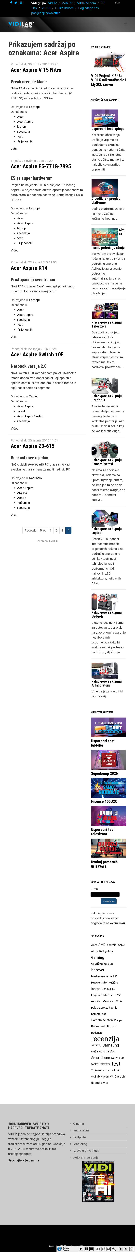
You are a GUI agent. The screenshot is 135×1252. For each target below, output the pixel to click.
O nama (78, 1124)
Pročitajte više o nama (23, 1160)
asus (94, 951)
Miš (119, 995)
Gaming (97, 957)
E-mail (95, 889)
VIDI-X (46, 8)
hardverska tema (101, 976)
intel (104, 982)
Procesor (113, 1026)
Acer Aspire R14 (29, 268)
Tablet (33, 396)
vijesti (105, 1076)
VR (111, 1076)
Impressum (80, 1130)
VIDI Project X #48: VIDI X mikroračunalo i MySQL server (108, 80)
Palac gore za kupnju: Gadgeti (107, 614)
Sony (114, 1057)
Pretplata (79, 1137)
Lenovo (106, 988)
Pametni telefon (102, 1020)
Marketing (79, 1144)
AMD (101, 945)
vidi (119, 1070)
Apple (121, 945)
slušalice (96, 1051)
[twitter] (15, 3)
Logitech (96, 995)
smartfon (109, 1051)
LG (114, 988)
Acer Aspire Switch (30, 416)
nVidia (118, 1001)
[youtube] (21, 3)
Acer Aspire (25, 122)
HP (115, 976)
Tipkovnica (97, 1070)
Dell (101, 951)
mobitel (96, 1001)
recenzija (23, 131)
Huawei (95, 982)
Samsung (110, 1045)
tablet (21, 411)
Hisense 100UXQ (104, 801)
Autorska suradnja (85, 1157)
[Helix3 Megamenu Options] (125, 24)
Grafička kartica (102, 964)
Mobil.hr (67, 3)
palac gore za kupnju (104, 1007)
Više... (15, 149)
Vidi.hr (53, 3)
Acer (20, 117)
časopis (120, 1076)
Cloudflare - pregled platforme (106, 200)
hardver (98, 970)
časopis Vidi (99, 1083)
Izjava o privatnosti (85, 1151)
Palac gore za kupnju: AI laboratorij (107, 683)
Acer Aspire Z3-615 (32, 446)
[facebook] (11, 3)
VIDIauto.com (86, 3)
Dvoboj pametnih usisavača (104, 864)
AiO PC (22, 493)
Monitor (107, 1001)
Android (112, 945)
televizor (105, 1064)
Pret (43, 530)
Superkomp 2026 (104, 773)
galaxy (109, 951)
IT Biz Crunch (64, 8)
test (20, 136)
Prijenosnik (24, 141)
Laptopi (34, 107)
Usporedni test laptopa (108, 129)
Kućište (113, 982)
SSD (121, 1057)
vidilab (95, 1076)
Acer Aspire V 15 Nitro (36, 69)
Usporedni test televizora (103, 831)
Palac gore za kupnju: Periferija (107, 398)
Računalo (35, 478)
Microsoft (109, 995)
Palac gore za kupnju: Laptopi (107, 531)
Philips (118, 1020)
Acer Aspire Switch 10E (37, 354)
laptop (21, 126)
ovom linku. (117, 923)
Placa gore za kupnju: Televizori (107, 324)
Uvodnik (111, 1070)
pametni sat (98, 1014)
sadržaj (96, 1045)
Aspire (21, 498)
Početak (30, 530)
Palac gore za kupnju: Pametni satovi (107, 462)
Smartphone (100, 1058)
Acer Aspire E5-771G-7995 (41, 166)
